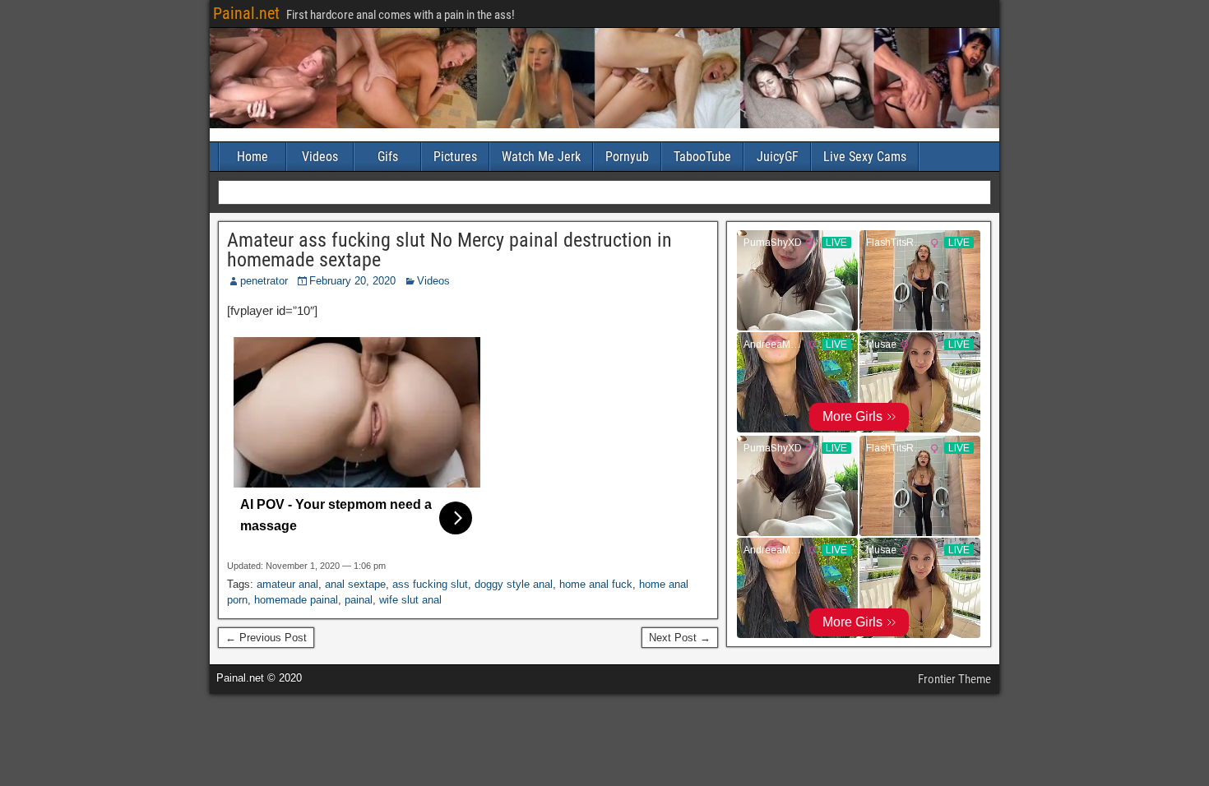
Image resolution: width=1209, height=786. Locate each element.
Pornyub (627, 156)
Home (252, 156)
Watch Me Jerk (541, 156)
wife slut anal (410, 600)
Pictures (455, 156)
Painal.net (246, 13)
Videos (320, 156)
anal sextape (355, 584)
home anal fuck (595, 584)
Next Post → (680, 637)
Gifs (388, 156)
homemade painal (296, 600)
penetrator (264, 281)
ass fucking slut (430, 584)
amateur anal (287, 584)
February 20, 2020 (352, 281)
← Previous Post (266, 637)
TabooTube (702, 156)
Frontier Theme (954, 679)
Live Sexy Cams (864, 156)
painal (359, 600)
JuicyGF (778, 156)
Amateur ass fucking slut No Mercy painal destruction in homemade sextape (449, 250)
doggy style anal (514, 584)
